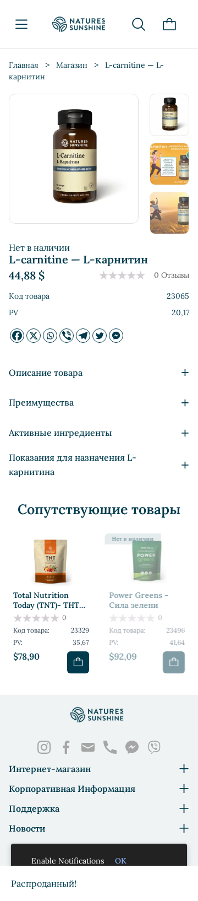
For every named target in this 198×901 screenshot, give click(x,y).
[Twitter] (99, 335)
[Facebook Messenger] (116, 335)
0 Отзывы (171, 275)
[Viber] (66, 335)
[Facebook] (17, 335)
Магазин (71, 65)
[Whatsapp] (50, 335)
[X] (33, 335)
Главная (23, 65)
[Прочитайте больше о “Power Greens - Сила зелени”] (174, 662)
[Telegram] (83, 335)
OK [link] (121, 861)
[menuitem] (169, 115)
